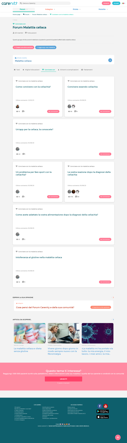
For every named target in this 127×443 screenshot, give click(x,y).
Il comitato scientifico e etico (23, 416)
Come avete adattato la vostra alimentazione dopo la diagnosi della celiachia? (57, 214)
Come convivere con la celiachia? (33, 86)
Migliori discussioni (32, 70)
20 (19, 154)
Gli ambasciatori (19, 412)
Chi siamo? (17, 407)
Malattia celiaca (23, 61)
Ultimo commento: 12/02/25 (25, 100)
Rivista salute (71, 407)
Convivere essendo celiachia (83, 86)
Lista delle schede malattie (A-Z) (76, 413)
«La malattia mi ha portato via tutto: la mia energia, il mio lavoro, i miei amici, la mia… (97, 351)
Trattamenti (88, 70)
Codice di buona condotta (49, 410)
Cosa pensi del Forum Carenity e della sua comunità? (45, 307)
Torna (15, 20)
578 (71, 197)
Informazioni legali (47, 412)
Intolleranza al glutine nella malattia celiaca (39, 257)
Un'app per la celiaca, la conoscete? (34, 129)
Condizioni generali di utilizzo (50, 413)
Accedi (116, 3)
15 (19, 111)
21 (19, 239)
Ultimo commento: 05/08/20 (77, 100)
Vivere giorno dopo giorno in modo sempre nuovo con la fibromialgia (63, 351)
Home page (16, 14)
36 (78, 197)
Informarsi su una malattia (75, 410)
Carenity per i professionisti (49, 418)
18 (19, 282)
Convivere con (20, 24)
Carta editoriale (46, 408)
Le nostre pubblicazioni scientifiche (24, 418)
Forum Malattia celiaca (39, 14)
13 (19, 197)
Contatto (44, 416)
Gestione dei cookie (47, 415)
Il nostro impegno (20, 420)
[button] (24, 10)
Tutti (18, 70)
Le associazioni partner (21, 413)
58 (71, 111)
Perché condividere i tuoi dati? (23, 408)
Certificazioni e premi (48, 407)
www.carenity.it (43, 426)
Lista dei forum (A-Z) (73, 412)
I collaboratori (18, 415)
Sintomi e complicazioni (69, 70)
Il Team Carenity (19, 410)
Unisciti (106, 3)
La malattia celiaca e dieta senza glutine (27, 350)
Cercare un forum (72, 408)
